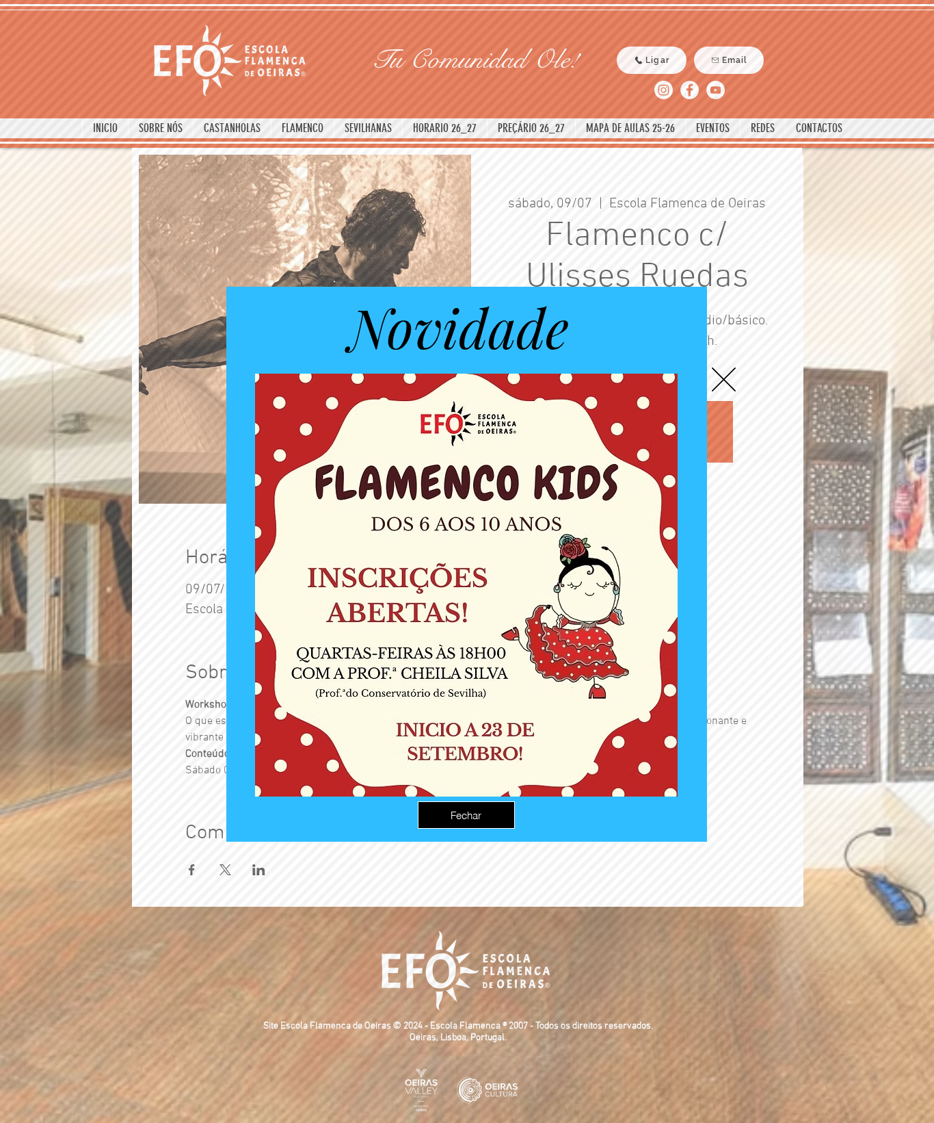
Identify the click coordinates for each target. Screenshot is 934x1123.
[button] (724, 379)
